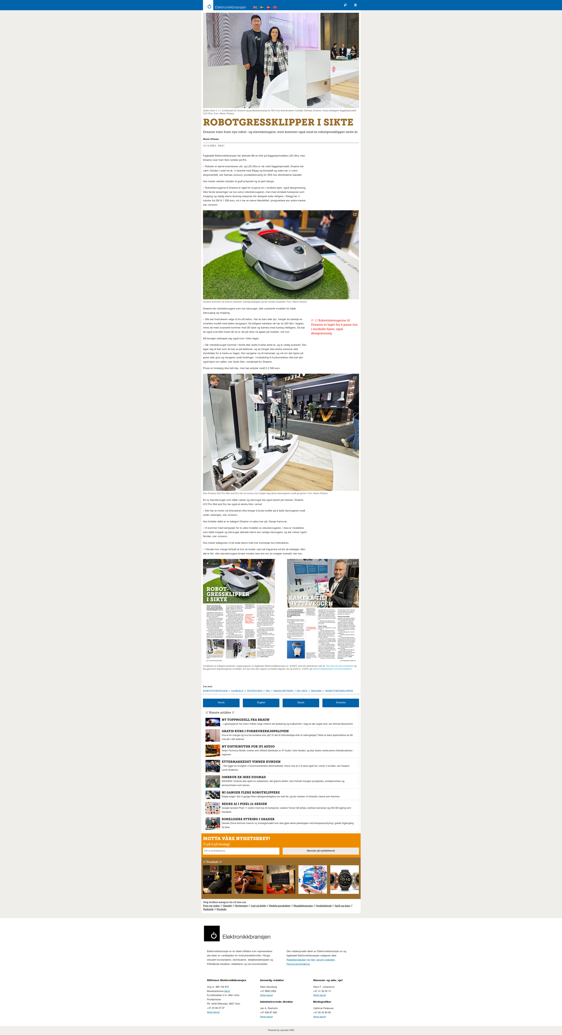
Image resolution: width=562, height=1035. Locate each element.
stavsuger (254, 691)
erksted (209, 909)
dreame (316, 691)
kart (227, 991)
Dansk (300, 703)
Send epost (213, 1012)
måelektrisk (325, 905)
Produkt (221, 909)
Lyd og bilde (258, 905)
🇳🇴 (275, 8)
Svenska (341, 703)
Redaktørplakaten (296, 960)
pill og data (343, 905)
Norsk (221, 703)
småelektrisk (283, 691)
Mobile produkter (279, 905)
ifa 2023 (302, 691)
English (261, 703)
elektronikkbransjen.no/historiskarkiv (332, 669)
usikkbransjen (304, 905)
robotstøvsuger (215, 691)
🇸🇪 (262, 8)
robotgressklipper (339, 691)
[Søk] (345, 5)
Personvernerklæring (298, 964)
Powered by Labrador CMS (281, 1030)
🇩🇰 (268, 8)
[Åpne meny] (355, 5)
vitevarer (242, 905)
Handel (227, 905)
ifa (268, 691)
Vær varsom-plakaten (323, 960)
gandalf (237, 691)
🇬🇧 (255, 8)
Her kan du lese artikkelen (339, 666)
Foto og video (211, 905)
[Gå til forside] (223, 5)
